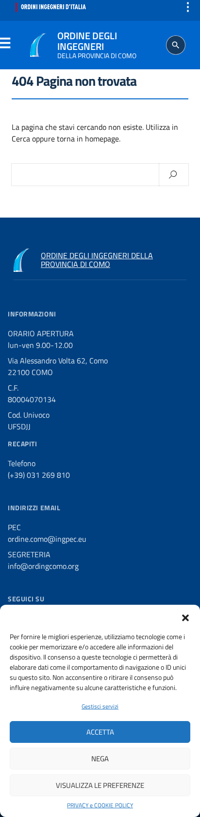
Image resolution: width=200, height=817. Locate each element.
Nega (100, 758)
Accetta (100, 732)
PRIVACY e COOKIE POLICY (100, 805)
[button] (185, 617)
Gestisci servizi (100, 706)
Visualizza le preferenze (100, 785)
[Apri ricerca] (175, 45)
